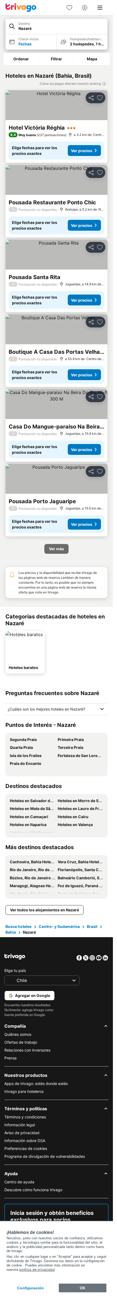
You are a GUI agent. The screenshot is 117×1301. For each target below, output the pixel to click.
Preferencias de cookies (25, 1148)
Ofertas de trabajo (20, 1042)
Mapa (92, 59)
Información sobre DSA (24, 1140)
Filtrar (56, 59)
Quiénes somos (17, 1034)
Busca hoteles (18, 926)
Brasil (92, 926)
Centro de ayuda (19, 1182)
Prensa (10, 1058)
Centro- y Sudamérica (59, 926)
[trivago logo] (20, 7)
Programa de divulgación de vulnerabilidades (44, 1156)
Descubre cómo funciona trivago (33, 1189)
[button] (56, 26)
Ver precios (81, 150)
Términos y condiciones (25, 1117)
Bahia (10, 932)
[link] (69, 7)
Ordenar (21, 59)
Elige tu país (15, 970)
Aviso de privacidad (21, 1132)
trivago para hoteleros (24, 1091)
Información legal (19, 1124)
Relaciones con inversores (27, 1050)
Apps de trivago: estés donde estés (36, 1083)
